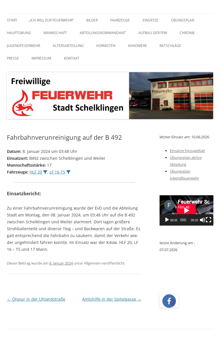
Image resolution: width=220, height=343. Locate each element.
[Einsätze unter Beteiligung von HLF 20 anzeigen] (45, 172)
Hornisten (105, 45)
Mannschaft (55, 32)
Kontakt (71, 58)
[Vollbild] (208, 220)
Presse (13, 58)
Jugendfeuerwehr (23, 45)
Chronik (187, 32)
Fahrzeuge (120, 20)
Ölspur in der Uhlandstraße (36, 299)
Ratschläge (170, 45)
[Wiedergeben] (167, 220)
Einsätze (150, 20)
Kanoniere (137, 45)
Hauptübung (19, 32)
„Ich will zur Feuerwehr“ (51, 20)
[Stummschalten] (202, 220)
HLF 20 (36, 172)
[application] (186, 210)
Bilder (92, 20)
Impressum (41, 58)
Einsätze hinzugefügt (187, 150)
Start (12, 20)
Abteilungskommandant (103, 32)
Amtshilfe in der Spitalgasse (111, 299)
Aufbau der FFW (152, 32)
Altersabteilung (68, 45)
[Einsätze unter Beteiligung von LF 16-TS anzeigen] (68, 172)
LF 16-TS (57, 172)
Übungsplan (182, 20)
